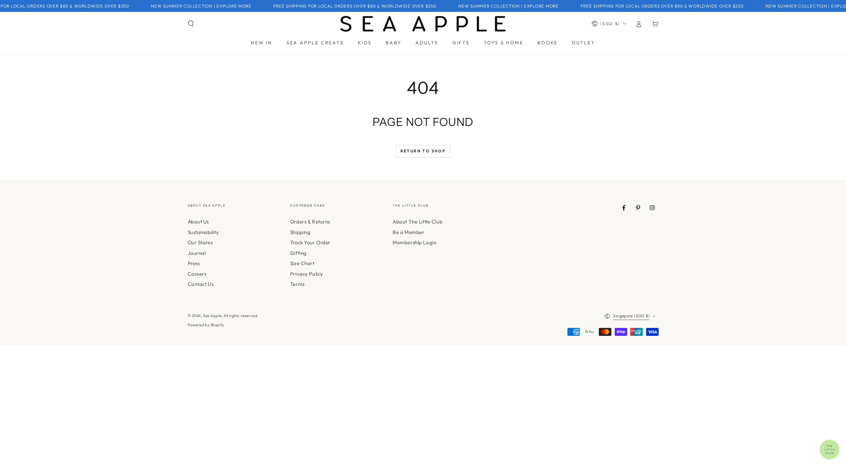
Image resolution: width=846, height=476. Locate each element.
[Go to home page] (423, 24)
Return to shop (423, 150)
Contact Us (201, 284)
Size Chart (302, 263)
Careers (197, 274)
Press (194, 263)
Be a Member (408, 232)
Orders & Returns (310, 221)
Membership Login (414, 242)
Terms (297, 284)
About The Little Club (417, 221)
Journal (197, 253)
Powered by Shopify (206, 325)
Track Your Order (310, 242)
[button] (191, 24)
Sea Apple (212, 315)
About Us (198, 221)
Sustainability (203, 232)
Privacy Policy (306, 274)
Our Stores (200, 242)
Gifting (298, 253)
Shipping (300, 232)
